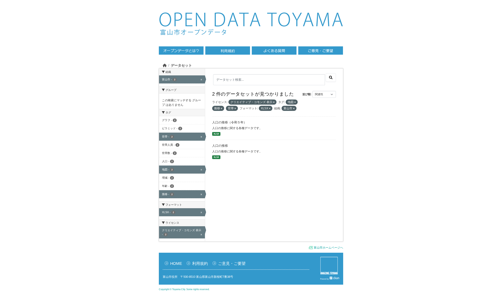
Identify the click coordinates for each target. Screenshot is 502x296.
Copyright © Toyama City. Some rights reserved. (184, 289)
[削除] (274, 102)
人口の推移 (220, 145)
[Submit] (331, 77)
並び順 (306, 94)
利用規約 (200, 263)
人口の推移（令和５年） (229, 122)
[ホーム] (165, 65)
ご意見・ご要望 (232, 263)
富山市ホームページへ (328, 247)
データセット (181, 65)
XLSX (216, 134)
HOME (176, 263)
